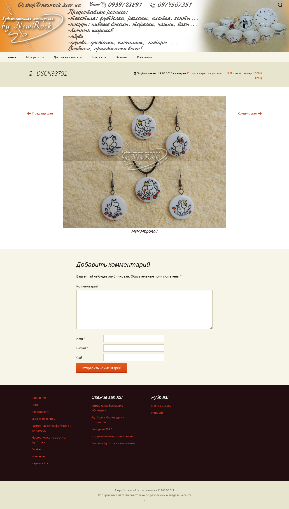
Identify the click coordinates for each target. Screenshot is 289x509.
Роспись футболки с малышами (113, 443)
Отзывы (121, 57)
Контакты (98, 57)
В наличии (144, 57)
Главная (10, 57)
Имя (80, 338)
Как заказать (40, 412)
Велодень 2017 (101, 429)
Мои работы (35, 57)
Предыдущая (40, 113)
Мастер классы (161, 406)
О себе (36, 449)
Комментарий (87, 286)
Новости (157, 413)
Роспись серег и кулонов (204, 73)
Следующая (250, 113)
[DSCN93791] (144, 161)
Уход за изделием (44, 419)
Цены (35, 405)
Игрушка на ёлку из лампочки (112, 436)
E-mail (82, 348)
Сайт (80, 357)
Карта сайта (40, 463)
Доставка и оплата (68, 57)
